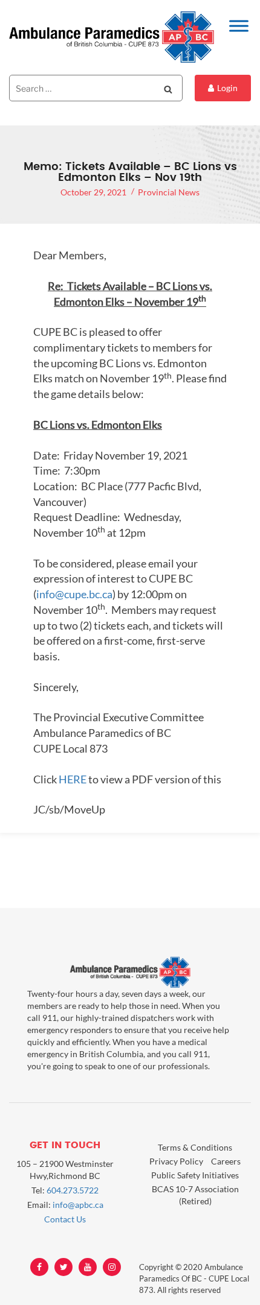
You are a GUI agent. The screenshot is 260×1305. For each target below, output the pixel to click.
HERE (72, 779)
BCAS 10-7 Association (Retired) (195, 1195)
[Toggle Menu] (239, 25)
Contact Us (65, 1219)
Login (227, 88)
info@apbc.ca (78, 1204)
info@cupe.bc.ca (74, 594)
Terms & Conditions (195, 1147)
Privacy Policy (176, 1161)
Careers (226, 1161)
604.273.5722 (73, 1190)
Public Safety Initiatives (195, 1175)
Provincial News (169, 192)
